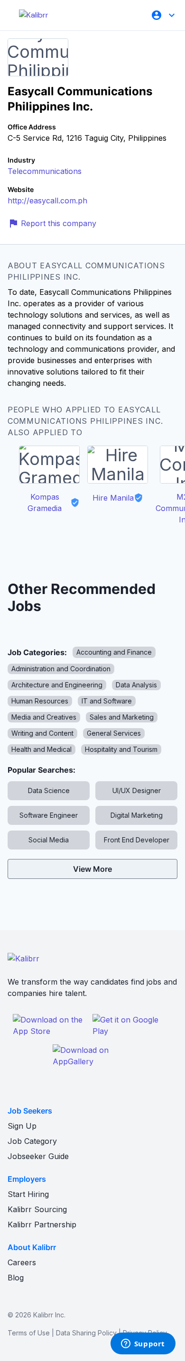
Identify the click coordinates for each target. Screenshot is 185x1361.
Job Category (32, 1141)
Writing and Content (42, 733)
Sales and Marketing (122, 717)
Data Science (49, 790)
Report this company (58, 223)
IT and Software (107, 701)
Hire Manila (113, 497)
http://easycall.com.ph (47, 200)
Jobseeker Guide (38, 1156)
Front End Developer (136, 840)
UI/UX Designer (136, 790)
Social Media (48, 840)
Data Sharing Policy (86, 1333)
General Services (114, 733)
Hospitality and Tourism (121, 749)
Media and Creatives (43, 717)
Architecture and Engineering (56, 685)
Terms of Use (29, 1333)
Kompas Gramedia (45, 502)
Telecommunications (45, 171)
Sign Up (22, 1126)
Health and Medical (41, 749)
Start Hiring (28, 1194)
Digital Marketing (137, 815)
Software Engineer (48, 815)
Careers (22, 1262)
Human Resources (39, 701)
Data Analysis (136, 685)
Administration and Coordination (61, 669)
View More (92, 869)
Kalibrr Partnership (42, 1224)
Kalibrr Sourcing (37, 1209)
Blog (16, 1277)
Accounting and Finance (114, 652)
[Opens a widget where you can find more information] (143, 1344)
